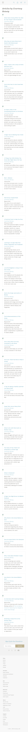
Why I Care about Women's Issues (13, 555)
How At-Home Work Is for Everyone (14, 539)
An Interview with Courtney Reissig (13, 599)
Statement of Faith (7, 705)
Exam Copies (5, 696)
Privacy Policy (6, 709)
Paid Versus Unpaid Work (11, 197)
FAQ (4, 721)
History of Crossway (7, 703)
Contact (4, 715)
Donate (4, 667)
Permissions (5, 724)
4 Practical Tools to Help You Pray (13, 219)
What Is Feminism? (9, 473)
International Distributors (8, 674)
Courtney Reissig (8, 21)
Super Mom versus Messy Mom (12, 406)
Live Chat (5, 717)
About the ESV (6, 682)
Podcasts (5, 691)
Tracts (4, 663)
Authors (4, 665)
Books (4, 660)
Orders (4, 719)
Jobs (4, 707)
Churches (5, 675)
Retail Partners (6, 672)
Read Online (5, 684)
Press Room (5, 693)
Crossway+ (5, 677)
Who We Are (5, 701)
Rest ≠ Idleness (8, 178)
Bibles (4, 661)
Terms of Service (6, 710)
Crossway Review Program (8, 695)
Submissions (5, 723)
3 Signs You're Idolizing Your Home (13, 134)
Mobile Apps (5, 686)
